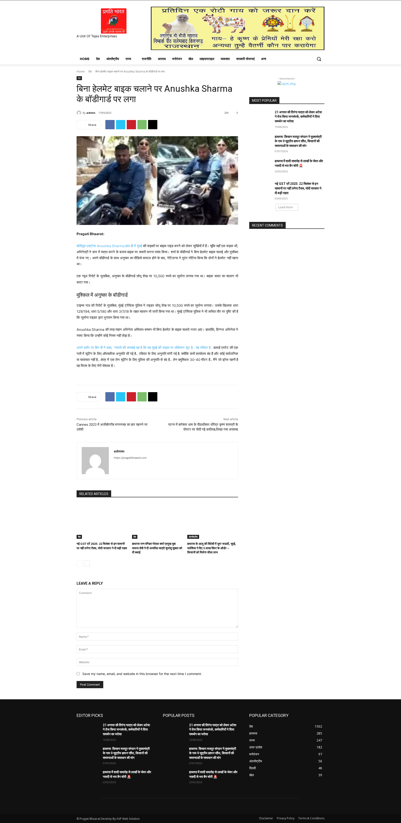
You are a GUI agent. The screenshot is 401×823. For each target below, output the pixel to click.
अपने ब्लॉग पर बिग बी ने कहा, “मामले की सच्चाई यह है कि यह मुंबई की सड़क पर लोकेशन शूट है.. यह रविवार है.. (144, 347)
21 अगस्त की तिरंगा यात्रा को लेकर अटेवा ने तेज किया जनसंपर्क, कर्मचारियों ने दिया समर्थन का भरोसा (298, 116)
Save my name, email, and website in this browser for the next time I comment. (142, 674)
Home (81, 71)
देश (90, 71)
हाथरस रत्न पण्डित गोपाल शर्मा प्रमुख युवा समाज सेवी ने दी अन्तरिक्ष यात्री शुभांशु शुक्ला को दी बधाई (157, 548)
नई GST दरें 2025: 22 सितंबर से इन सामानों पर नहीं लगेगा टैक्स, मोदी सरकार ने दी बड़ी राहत (298, 188)
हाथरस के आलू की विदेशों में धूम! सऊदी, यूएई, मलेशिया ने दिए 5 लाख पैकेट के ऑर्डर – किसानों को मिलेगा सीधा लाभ (211, 548)
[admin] (80, 112)
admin (90, 112)
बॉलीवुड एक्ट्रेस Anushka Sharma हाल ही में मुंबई (109, 246)
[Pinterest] (131, 124)
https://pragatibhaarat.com (130, 457)
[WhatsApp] (142, 124)
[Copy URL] (152, 124)
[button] (318, 58)
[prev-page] (79, 564)
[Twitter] (120, 124)
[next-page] (87, 564)
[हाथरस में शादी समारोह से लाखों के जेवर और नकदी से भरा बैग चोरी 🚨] (260, 167)
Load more (285, 207)
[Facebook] (110, 124)
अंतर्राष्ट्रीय (193, 536)
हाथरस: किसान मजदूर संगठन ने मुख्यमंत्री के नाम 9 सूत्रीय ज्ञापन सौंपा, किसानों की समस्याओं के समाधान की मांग (298, 141)
